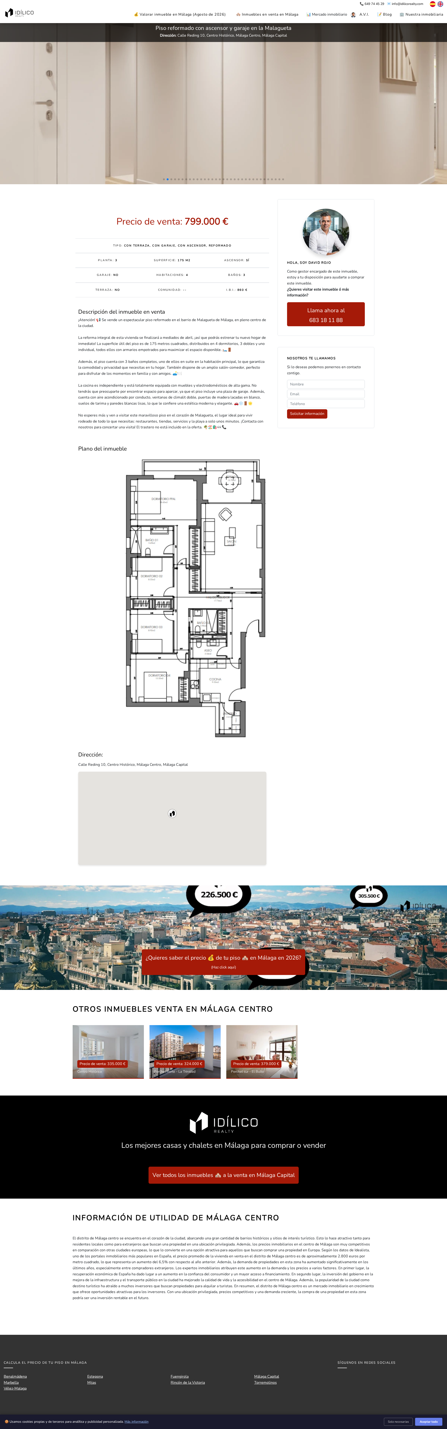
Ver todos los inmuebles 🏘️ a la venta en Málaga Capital (223, 1175)
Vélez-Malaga (15, 1388)
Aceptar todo (429, 1422)
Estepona (95, 1376)
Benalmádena (15, 1376)
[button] (172, 813)
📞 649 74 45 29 (372, 4)
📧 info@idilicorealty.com (405, 4)
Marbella (11, 1382)
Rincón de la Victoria (188, 1382)
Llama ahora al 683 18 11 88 (326, 315)
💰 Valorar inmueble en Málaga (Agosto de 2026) (180, 14)
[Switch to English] (440, 4)
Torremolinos (265, 1382)
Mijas (91, 1382)
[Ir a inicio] (20, 13)
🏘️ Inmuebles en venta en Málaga (267, 14)
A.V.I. (364, 14)
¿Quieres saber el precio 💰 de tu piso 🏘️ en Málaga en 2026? (223, 962)
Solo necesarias (398, 1422)
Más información (137, 1421)
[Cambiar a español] (430, 4)
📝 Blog (384, 14)
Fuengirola (180, 1376)
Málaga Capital (266, 1376)
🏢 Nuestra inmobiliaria (421, 14)
